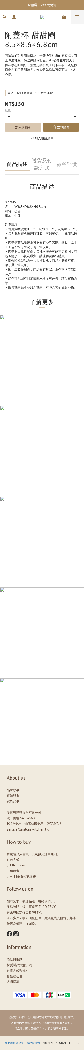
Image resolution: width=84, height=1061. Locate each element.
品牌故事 (13, 790)
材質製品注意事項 (19, 965)
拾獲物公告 (14, 976)
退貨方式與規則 (18, 971)
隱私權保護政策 (14, 1043)
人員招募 (13, 982)
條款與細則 (14, 959)
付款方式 (13, 860)
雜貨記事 (13, 801)
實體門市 (13, 796)
